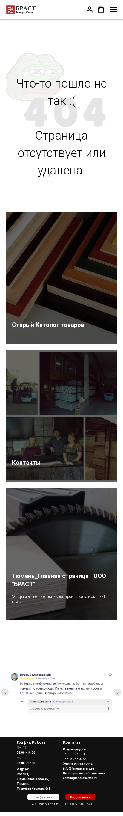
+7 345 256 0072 (74, 759)
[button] (89, 9)
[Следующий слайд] (118, 692)
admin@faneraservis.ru (80, 778)
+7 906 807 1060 (74, 754)
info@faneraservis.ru (78, 768)
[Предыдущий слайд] (5, 692)
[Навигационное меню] (113, 9)
